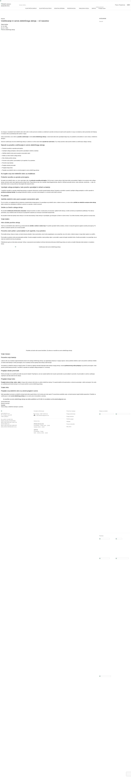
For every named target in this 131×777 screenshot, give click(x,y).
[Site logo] (7, 4)
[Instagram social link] (18, 1)
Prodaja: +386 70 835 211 (102, 1)
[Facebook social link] (16, 1)
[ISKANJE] (108, 5)
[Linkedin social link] (20, 1)
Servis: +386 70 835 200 (113, 1)
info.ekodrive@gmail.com (125, 1)
